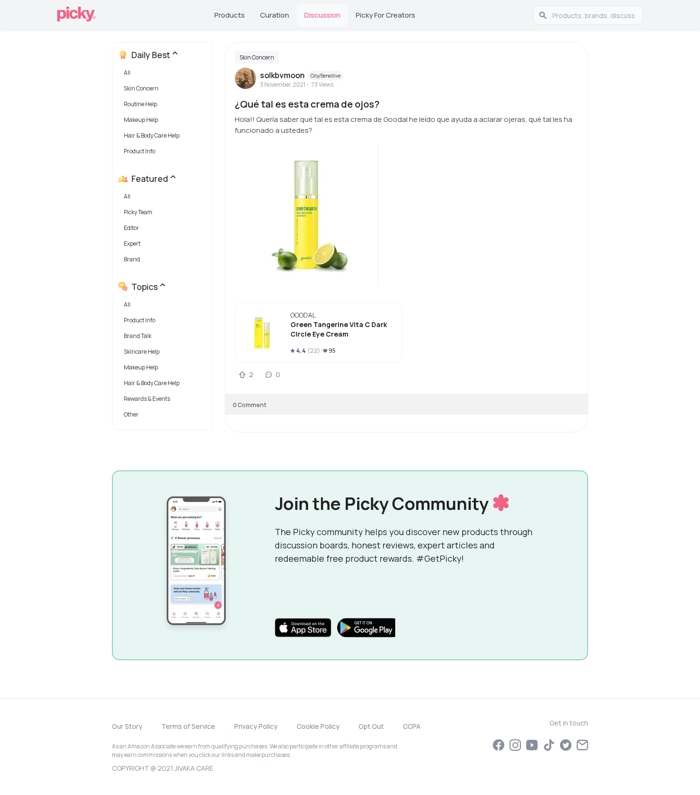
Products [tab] (229, 15)
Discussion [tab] (322, 15)
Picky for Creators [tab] (385, 15)
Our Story (127, 726)
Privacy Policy (256, 726)
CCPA (411, 726)
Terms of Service (188, 726)
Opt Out (371, 726)
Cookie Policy (318, 726)
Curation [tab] (274, 15)
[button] (164, 75)
